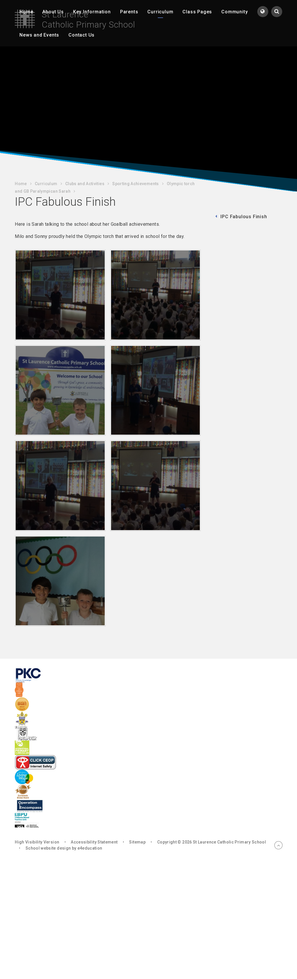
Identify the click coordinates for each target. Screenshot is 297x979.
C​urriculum (46, 183)
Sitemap (137, 842)
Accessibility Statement (94, 842)
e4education (89, 848)
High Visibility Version (37, 842)
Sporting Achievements (135, 183)
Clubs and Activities (84, 183)
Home (21, 183)
